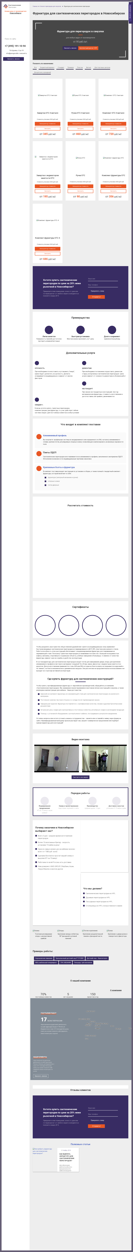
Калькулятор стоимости (47, 123)
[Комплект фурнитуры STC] (113, 158)
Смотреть (47, 128)
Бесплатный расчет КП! (88, 48)
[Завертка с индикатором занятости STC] (47, 158)
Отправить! (96, 297)
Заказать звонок (13, 59)
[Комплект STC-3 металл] (113, 95)
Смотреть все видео (80, 777)
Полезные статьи (80, 1144)
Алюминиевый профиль (55, 435)
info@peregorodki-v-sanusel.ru (16, 53)
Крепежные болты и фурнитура (59, 467)
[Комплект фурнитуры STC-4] (47, 220)
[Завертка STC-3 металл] (47, 95)
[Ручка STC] (80, 158)
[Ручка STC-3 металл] (80, 95)
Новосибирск (15, 13)
